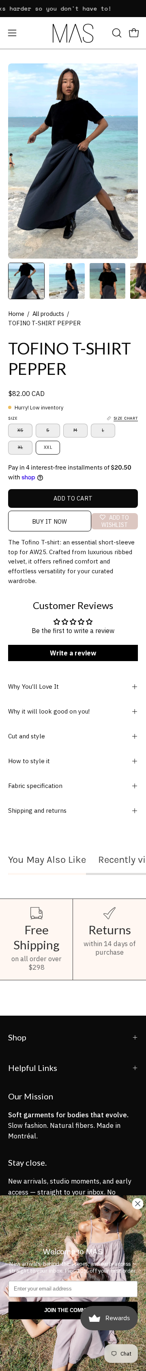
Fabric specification (35, 786)
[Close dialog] (138, 1203)
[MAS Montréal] (73, 33)
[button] (116, 33)
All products (48, 314)
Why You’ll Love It (33, 686)
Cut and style (26, 736)
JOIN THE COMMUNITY (73, 1310)
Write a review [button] (73, 653)
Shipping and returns (37, 810)
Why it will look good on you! (49, 711)
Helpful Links (32, 1068)
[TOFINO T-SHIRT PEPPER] (26, 281)
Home (16, 314)
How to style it (29, 761)
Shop (17, 1037)
